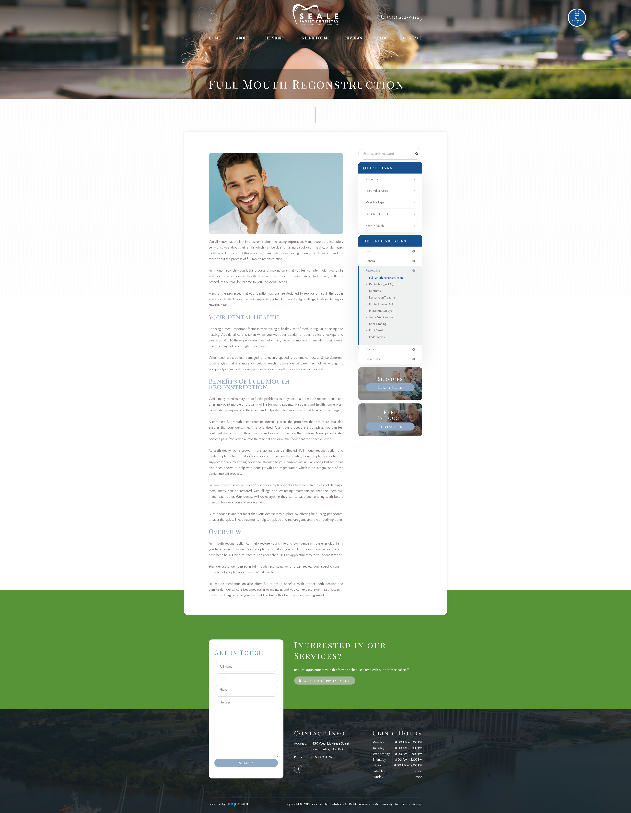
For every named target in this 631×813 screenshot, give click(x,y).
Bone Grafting (377, 324)
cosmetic (371, 349)
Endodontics (377, 337)
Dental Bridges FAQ (381, 284)
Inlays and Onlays (380, 311)
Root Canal (376, 330)
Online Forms (314, 37)
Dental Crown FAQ (381, 304)
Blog (382, 37)
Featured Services (377, 191)
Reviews (353, 37)
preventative (373, 359)
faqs (368, 251)
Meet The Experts (377, 202)
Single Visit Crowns (381, 317)
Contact (412, 37)
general (371, 261)
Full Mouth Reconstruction (386, 278)
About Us (372, 179)
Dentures (375, 291)
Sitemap (416, 804)
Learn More (390, 387)
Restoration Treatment (383, 297)
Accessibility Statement (391, 804)
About (243, 37)
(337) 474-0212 (403, 17)
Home (215, 37)
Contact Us (390, 426)
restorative (373, 270)
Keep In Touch (375, 226)
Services (274, 37)
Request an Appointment (324, 680)
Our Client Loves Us (378, 214)
